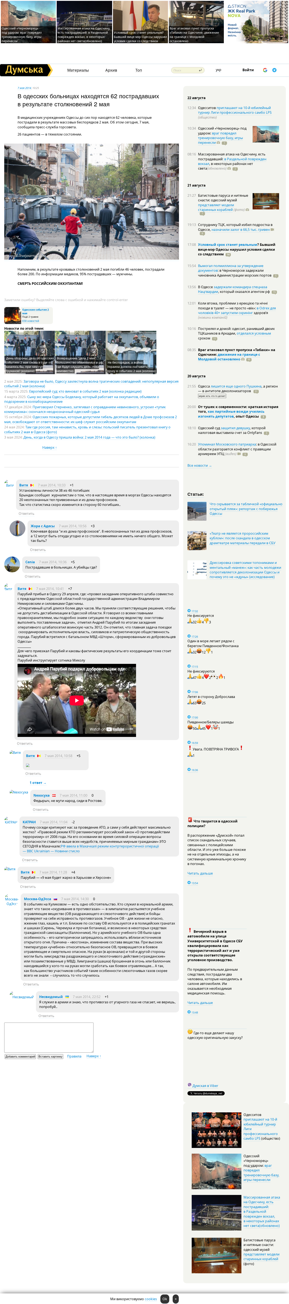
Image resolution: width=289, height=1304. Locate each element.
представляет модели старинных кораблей (216, 207)
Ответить (26, 513)
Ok (164, 1299)
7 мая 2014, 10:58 (58, 755)
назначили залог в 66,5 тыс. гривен (241, 229)
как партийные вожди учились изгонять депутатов (231, 413)
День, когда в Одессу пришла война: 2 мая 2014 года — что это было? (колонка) (89, 437)
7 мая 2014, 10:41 (50, 588)
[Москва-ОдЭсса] (11, 903)
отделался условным (254, 333)
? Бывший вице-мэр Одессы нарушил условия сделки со (236, 249)
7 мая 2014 (24, 88)
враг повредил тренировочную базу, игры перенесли (220, 138)
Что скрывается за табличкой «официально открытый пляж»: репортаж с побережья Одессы (246, 509)
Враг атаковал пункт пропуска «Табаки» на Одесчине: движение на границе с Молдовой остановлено (194, 34)
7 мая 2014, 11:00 (73, 795)
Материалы (78, 70)
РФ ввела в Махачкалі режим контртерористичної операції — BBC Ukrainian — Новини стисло (91, 848)
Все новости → (199, 465)
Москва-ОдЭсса (37, 899)
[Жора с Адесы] (17, 535)
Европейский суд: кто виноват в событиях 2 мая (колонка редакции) (85, 391)
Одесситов (207, 107)
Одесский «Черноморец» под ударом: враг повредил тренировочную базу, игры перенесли (22, 34)
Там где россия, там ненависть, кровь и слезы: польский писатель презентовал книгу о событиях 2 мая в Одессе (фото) (87, 429)
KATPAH (29, 822)
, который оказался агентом (244, 291)
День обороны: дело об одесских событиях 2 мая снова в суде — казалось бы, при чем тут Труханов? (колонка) (30, 364)
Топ (138, 70)
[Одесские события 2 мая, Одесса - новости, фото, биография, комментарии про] (12, 323)
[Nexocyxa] (19, 792)
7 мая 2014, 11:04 (53, 822)
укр (218, 69)
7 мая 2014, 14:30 (75, 899)
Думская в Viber (205, 1085)
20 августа (196, 376)
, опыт (246, 416)
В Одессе (206, 287)
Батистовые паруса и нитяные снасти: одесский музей (223, 197)
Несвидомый (51, 996)
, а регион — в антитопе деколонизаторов (238, 388)
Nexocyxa (41, 795)
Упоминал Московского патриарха (227, 444)
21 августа (196, 185)
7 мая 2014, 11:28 (53, 872)
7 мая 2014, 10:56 (73, 526)
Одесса (204, 386)
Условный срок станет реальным (227, 244)
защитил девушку (235, 428)
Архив (111, 70)
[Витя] (9, 485)
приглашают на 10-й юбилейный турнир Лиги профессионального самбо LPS (235, 110)
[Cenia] (12, 571)
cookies (151, 1299)
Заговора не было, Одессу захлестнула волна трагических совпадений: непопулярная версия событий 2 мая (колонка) (91, 383)
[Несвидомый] (22, 997)
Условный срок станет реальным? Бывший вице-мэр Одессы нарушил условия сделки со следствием (140, 36)
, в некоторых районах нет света (225, 166)
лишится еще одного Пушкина (236, 386)
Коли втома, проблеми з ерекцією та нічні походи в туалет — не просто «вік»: (233, 305)
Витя (24, 485)
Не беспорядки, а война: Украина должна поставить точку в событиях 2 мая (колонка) (131, 366)
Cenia (30, 562)
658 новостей (30, 321)
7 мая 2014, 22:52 (86, 996)
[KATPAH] (10, 822)
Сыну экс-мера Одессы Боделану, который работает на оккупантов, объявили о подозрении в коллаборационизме (81, 399)
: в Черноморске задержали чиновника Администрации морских (234, 272)
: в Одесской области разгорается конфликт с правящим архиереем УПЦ (237, 449)
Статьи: (195, 494)
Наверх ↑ (49, 447)
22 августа (196, 98)
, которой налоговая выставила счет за (232, 430)
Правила (74, 1056)
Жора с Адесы (43, 526)
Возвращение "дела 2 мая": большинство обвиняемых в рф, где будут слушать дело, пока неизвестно (79, 364)
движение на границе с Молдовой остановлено (229, 356)
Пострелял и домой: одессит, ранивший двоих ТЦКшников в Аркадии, (236, 331)
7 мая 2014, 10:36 (53, 562)
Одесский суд (209, 428)
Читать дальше (200, 873)
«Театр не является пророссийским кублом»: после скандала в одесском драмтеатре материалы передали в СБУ (242, 538)
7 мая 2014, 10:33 (52, 485)
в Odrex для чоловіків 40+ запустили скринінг (237, 310)
